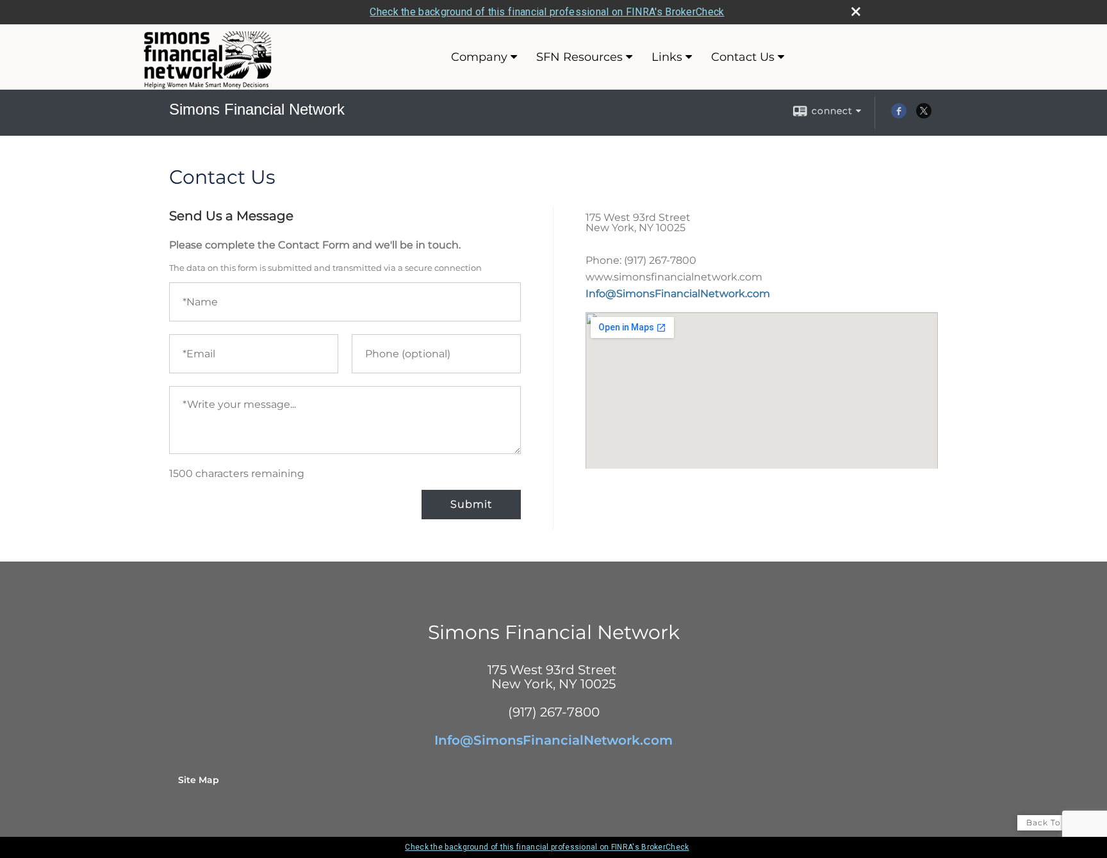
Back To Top (1053, 822)
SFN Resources (579, 57)
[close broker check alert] (856, 11)
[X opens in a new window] (923, 115)
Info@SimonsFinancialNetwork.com (678, 293)
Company (479, 57)
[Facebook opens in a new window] (898, 115)
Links (667, 57)
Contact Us (743, 57)
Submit (471, 504)
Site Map (198, 780)
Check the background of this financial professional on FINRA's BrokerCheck (547, 12)
